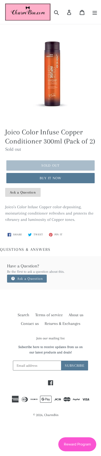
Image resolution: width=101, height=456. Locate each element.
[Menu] (95, 12)
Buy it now (51, 178)
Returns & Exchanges (62, 323)
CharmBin (51, 415)
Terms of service (49, 314)
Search (23, 314)
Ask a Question (23, 192)
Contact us (30, 323)
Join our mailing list (50, 338)
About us (76, 314)
